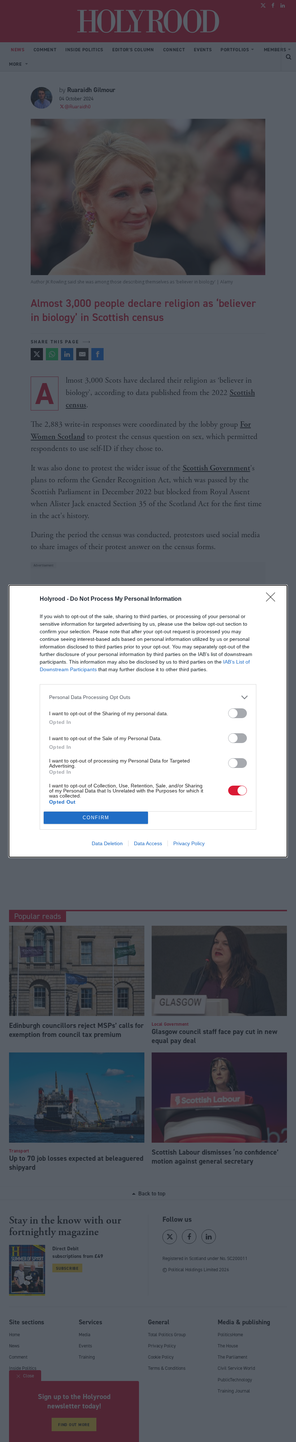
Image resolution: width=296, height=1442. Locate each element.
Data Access (148, 843)
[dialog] (148, 721)
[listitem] (148, 697)
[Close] (273, 599)
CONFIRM (96, 817)
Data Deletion (107, 843)
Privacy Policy (189, 843)
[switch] (237, 713)
